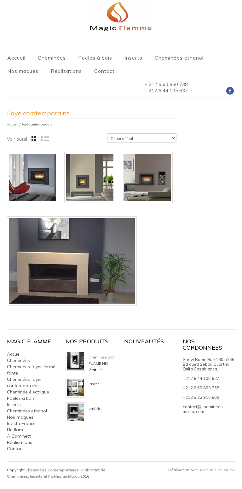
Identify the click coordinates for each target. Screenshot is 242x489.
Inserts (133, 58)
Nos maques (22, 71)
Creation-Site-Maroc (216, 470)
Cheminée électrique (28, 392)
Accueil (16, 58)
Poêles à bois (95, 58)
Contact (104, 71)
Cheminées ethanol (179, 58)
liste (45, 138)
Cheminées (52, 58)
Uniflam (15, 430)
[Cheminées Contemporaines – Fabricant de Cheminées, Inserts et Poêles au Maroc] (121, 15)
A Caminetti (19, 436)
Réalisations (66, 71)
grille (34, 138)
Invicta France (21, 423)
